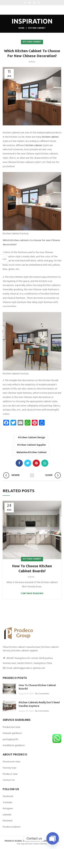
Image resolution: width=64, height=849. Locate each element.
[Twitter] (29, 2)
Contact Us (9, 780)
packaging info (10, 739)
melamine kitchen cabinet (32, 452)
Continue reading (32, 593)
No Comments (42, 694)
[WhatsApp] (38, 2)
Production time (11, 727)
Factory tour (9, 768)
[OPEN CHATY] (52, 838)
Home (21, 28)
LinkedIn (7, 815)
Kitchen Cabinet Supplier (31, 445)
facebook (8, 796)
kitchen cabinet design (31, 438)
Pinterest (7, 821)
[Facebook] (25, 2)
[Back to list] (32, 475)
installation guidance (14, 745)
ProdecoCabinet (11, 827)
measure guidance (12, 733)
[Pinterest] (34, 2)
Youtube (7, 803)
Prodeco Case (10, 774)
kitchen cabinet (50, 137)
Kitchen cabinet (37, 28)
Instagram (8, 809)
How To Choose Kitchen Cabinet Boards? (32, 568)
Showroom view (11, 762)
